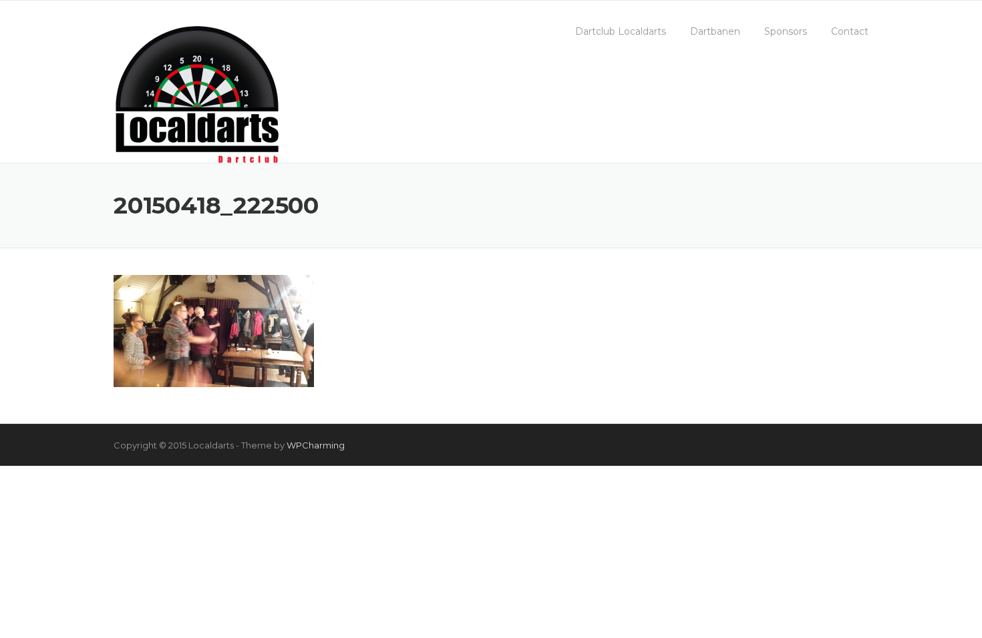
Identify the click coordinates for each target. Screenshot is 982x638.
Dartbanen (715, 31)
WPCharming (316, 445)
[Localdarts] (197, 92)
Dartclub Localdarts (620, 31)
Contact (849, 31)
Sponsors (785, 31)
